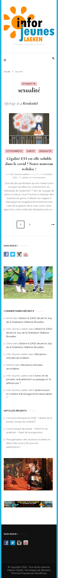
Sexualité (45, 151)
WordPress (41, 573)
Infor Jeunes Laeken (20, 174)
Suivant (50, 224)
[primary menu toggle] (6, 60)
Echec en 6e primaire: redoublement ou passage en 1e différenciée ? (28, 379)
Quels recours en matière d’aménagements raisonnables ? (29, 394)
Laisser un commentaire (33, 177)
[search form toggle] (53, 58)
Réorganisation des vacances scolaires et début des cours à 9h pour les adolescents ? (28, 443)
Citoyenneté (14, 151)
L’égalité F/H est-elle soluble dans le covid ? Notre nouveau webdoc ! (29, 163)
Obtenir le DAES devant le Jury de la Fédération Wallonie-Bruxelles (29, 333)
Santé (30, 151)
